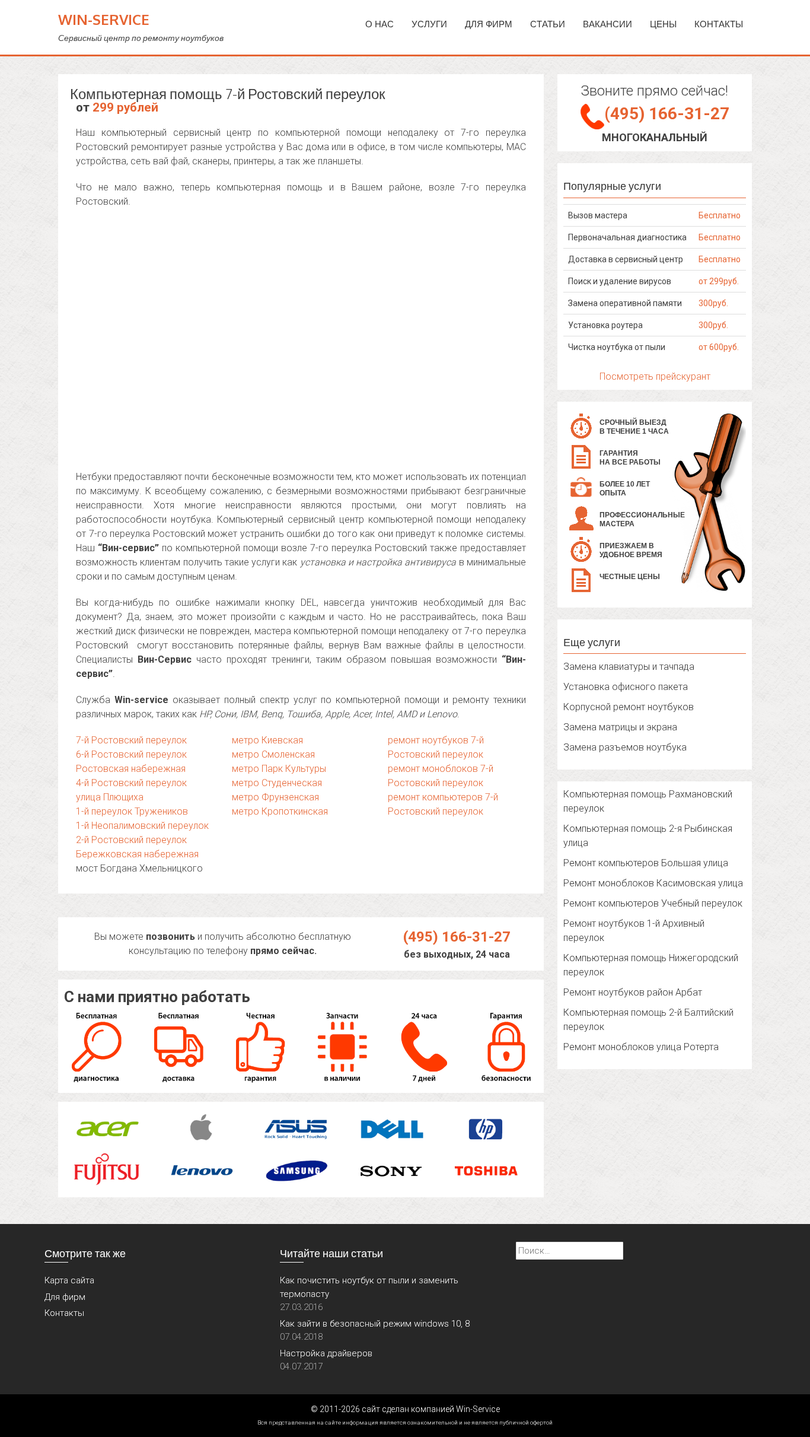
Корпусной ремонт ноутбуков (628, 707)
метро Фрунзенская (275, 797)
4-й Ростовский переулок (131, 783)
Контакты (718, 24)
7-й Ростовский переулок (131, 740)
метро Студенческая (277, 783)
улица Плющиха (109, 797)
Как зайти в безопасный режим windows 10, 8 (375, 1323)
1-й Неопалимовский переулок (142, 825)
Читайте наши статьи (331, 1253)
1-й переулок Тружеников (132, 811)
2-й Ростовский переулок (131, 839)
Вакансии (607, 24)
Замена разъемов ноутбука (625, 747)
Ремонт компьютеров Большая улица (645, 863)
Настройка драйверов (326, 1353)
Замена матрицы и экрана (620, 727)
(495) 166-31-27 (457, 937)
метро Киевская (267, 740)
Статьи (547, 24)
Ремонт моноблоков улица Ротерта (641, 1047)
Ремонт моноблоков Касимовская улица (653, 883)
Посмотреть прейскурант (654, 376)
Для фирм (64, 1297)
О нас (379, 24)
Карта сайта (69, 1280)
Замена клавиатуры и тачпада (628, 666)
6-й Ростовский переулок (131, 754)
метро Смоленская (273, 754)
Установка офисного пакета (625, 686)
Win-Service (103, 19)
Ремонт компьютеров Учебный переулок (652, 903)
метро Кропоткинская (280, 811)
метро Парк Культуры (279, 768)
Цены (663, 24)
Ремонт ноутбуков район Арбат (632, 992)
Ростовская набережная (131, 768)
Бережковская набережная (137, 854)
